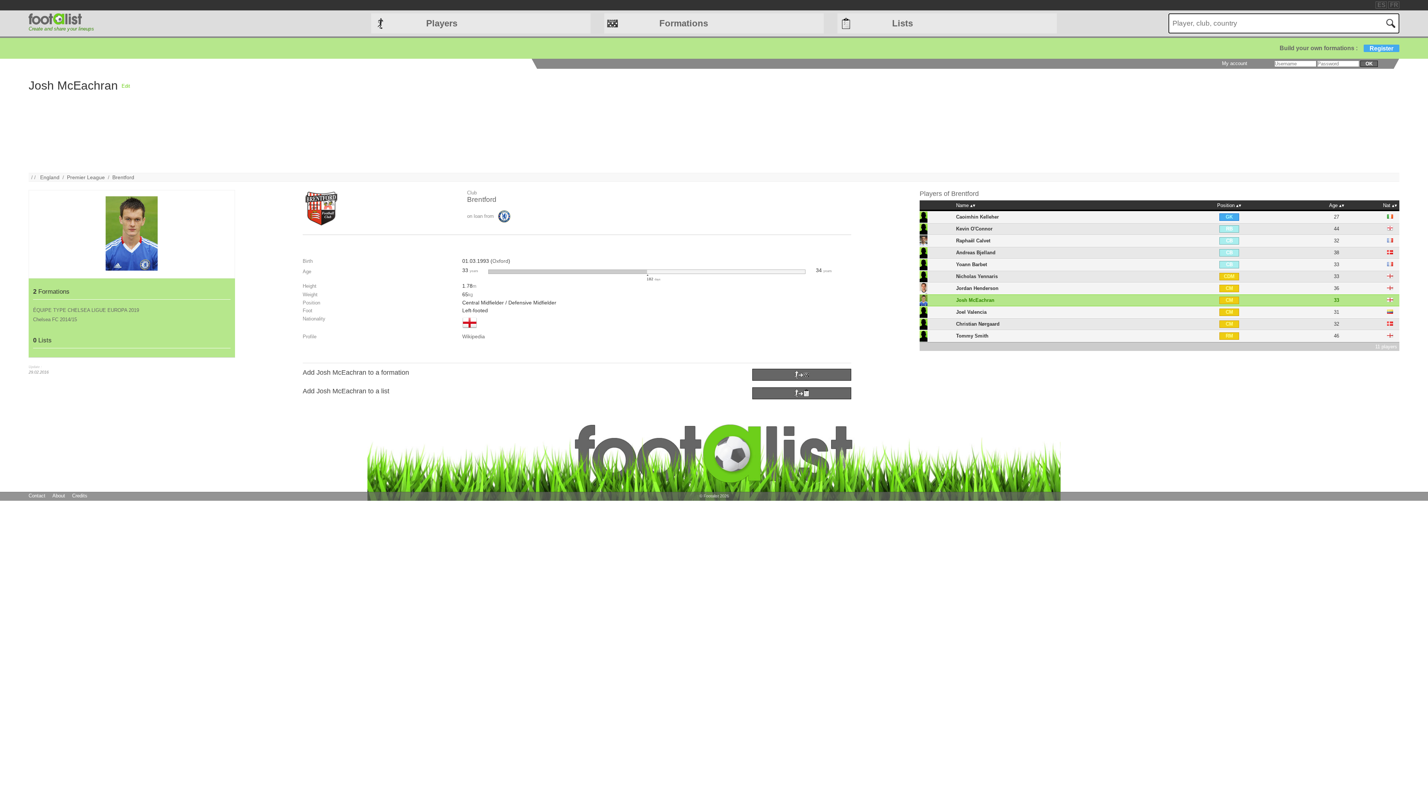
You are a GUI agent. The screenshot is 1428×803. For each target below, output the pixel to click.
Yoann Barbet (971, 264)
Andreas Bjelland (976, 252)
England (50, 177)
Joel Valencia (971, 312)
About (58, 496)
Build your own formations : (1336, 48)
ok (1369, 64)
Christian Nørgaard (978, 324)
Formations (683, 23)
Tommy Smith (972, 336)
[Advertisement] (353, 121)
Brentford (123, 177)
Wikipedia (473, 336)
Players (441, 23)
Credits (79, 496)
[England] (469, 329)
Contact (37, 496)
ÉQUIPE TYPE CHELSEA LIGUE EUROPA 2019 (86, 310)
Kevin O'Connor (974, 229)
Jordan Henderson (977, 288)
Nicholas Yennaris (977, 276)
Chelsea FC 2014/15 (55, 319)
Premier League (86, 177)
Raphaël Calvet (973, 241)
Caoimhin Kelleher (977, 217)
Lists (902, 23)
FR (1394, 5)
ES (1381, 5)
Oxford (500, 261)
